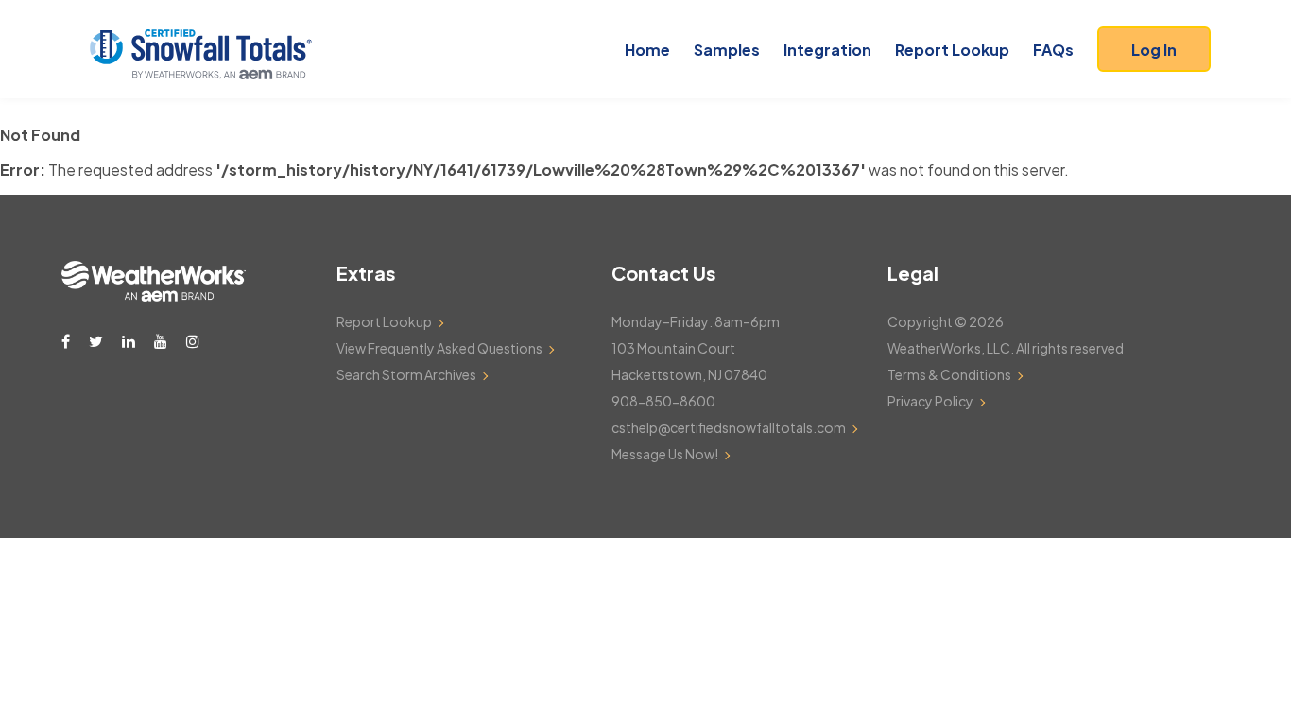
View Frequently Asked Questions (439, 347)
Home (647, 50)
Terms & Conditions (949, 374)
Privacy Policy (930, 400)
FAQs (1053, 50)
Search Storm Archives (406, 374)
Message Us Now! (664, 453)
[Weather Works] (153, 295)
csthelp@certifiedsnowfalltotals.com (728, 427)
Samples (727, 50)
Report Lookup (952, 50)
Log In (1154, 50)
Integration (827, 50)
